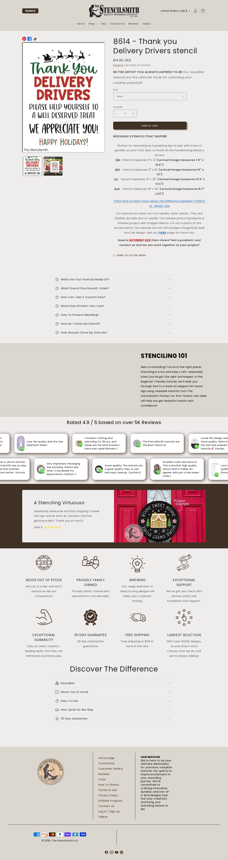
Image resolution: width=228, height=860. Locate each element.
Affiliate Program (110, 801)
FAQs (101, 779)
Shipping (118, 65)
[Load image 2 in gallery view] (53, 166)
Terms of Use (107, 790)
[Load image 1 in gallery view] (32, 166)
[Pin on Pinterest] (24, 39)
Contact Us (106, 806)
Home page (106, 758)
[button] (30, 10)
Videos (103, 817)
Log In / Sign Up (109, 811)
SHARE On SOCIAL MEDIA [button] (131, 255)
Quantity (118, 107)
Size (115, 89)
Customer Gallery (110, 769)
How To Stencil (108, 785)
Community (106, 763)
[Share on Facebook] (30, 39)
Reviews (103, 774)
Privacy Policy (108, 795)
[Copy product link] (35, 39)
